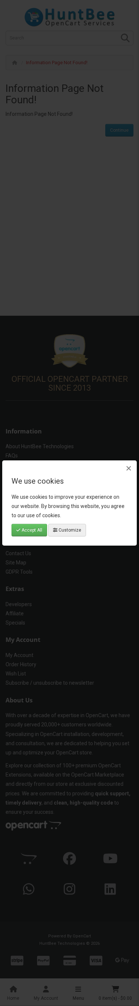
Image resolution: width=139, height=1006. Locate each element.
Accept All (31, 530)
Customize (69, 530)
